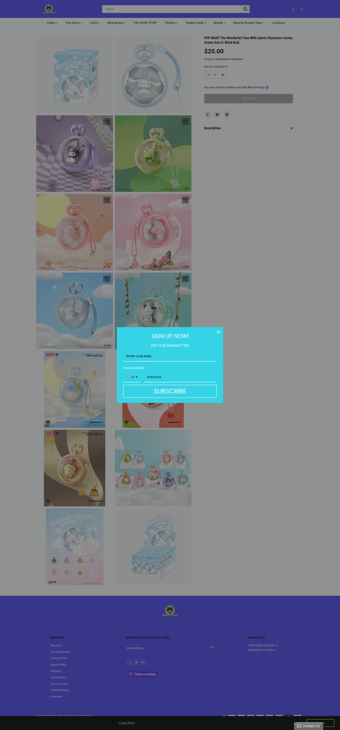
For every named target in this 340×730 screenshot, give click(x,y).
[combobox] (132, 377)
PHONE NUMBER (134, 368)
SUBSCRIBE (170, 391)
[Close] (218, 332)
